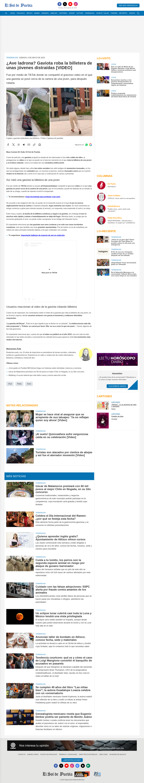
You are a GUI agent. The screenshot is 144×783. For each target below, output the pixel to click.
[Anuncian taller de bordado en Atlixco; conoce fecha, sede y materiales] (20, 642)
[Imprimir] (39, 144)
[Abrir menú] (6, 13)
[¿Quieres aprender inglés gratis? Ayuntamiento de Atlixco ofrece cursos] (20, 542)
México (29, 13)
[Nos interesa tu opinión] (72, 745)
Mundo (37, 13)
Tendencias (89, 13)
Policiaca (21, 13)
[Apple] (83, 766)
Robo (19, 384)
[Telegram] (23, 144)
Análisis (54, 13)
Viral (10, 384)
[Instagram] (76, 4)
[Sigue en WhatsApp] (86, 145)
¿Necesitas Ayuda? (72, 760)
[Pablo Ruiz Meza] (101, 220)
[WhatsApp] (18, 144)
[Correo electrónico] (29, 144)
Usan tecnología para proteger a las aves (42, 197)
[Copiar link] (34, 144)
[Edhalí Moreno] (101, 208)
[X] (65, 4)
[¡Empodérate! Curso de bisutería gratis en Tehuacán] (103, 262)
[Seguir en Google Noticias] (90, 145)
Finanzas (45, 13)
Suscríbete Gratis (117, 386)
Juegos (132, 13)
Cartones (63, 13)
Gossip (72, 13)
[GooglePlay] (88, 766)
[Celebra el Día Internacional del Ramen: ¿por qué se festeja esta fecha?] (20, 520)
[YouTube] (70, 4)
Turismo (114, 13)
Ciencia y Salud (102, 13)
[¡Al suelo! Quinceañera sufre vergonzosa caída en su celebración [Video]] (20, 437)
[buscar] (138, 13)
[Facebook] (59, 4)
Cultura (79, 13)
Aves (29, 384)
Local (12, 13)
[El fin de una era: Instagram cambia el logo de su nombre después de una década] (103, 252)
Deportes (123, 13)
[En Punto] (101, 185)
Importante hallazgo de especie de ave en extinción (43, 235)
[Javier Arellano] (101, 196)
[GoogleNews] (77, 766)
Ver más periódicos (128, 5)
